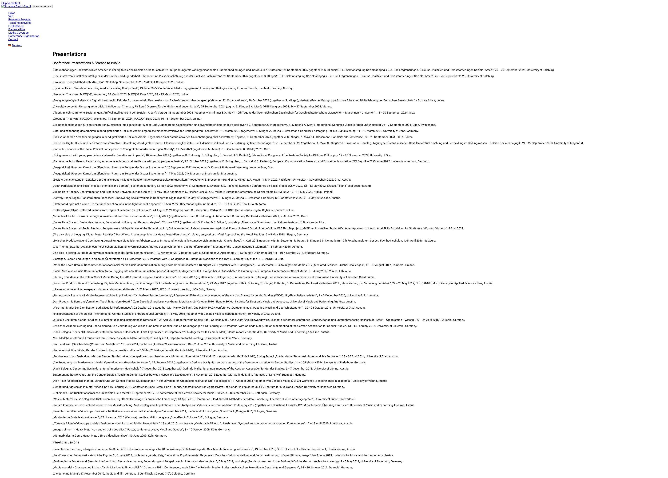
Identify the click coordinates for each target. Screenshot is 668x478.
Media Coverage (18, 32)
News (11, 12)
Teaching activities (19, 22)
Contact (13, 39)
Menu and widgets (42, 6)
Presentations (16, 29)
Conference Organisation (23, 36)
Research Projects (19, 19)
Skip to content (10, 3)
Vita (10, 16)
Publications (15, 26)
